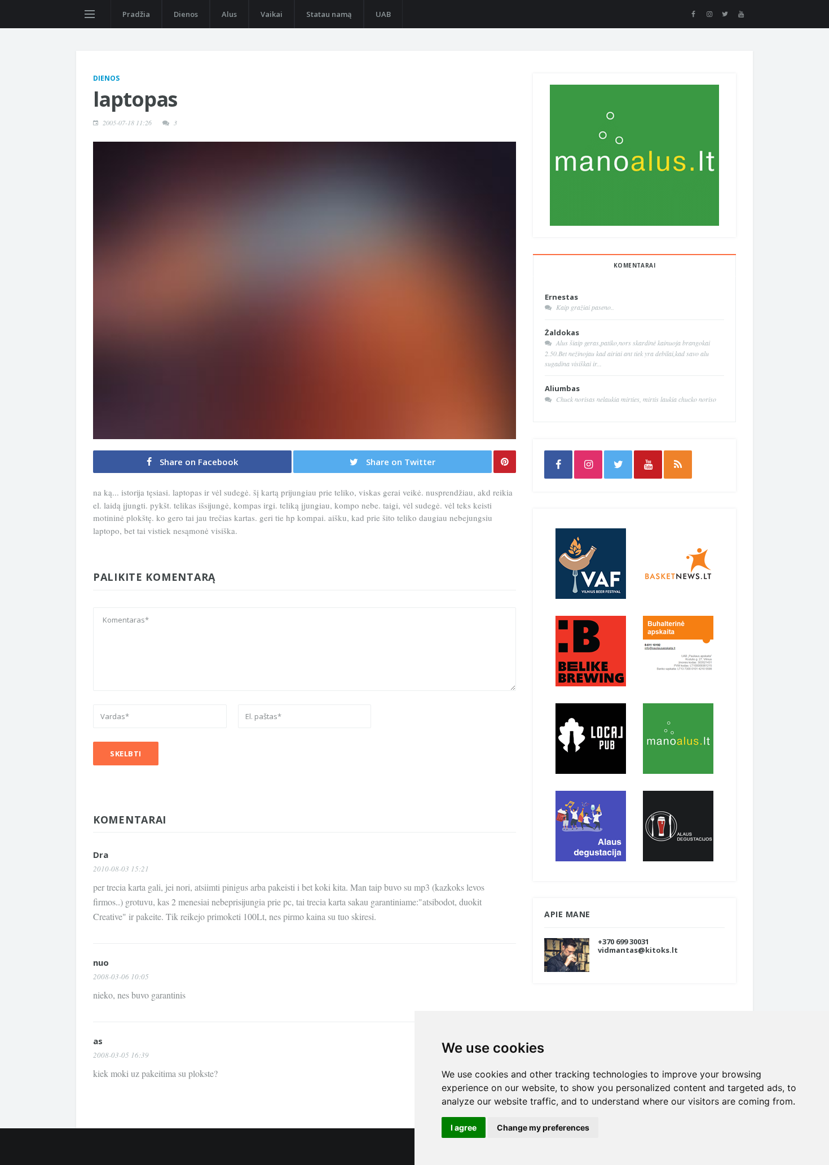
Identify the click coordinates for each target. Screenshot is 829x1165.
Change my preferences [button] (543, 1127)
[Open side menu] (90, 14)
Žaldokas (562, 332)
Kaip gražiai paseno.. (585, 307)
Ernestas (561, 297)
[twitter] (725, 14)
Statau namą (329, 14)
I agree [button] (464, 1127)
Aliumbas (562, 388)
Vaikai (272, 14)
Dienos (186, 14)
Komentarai (634, 265)
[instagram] (709, 14)
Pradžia (136, 14)
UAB (383, 14)
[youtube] (740, 14)
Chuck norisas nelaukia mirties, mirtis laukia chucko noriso (636, 399)
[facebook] (693, 14)
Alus (229, 14)
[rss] (678, 464)
